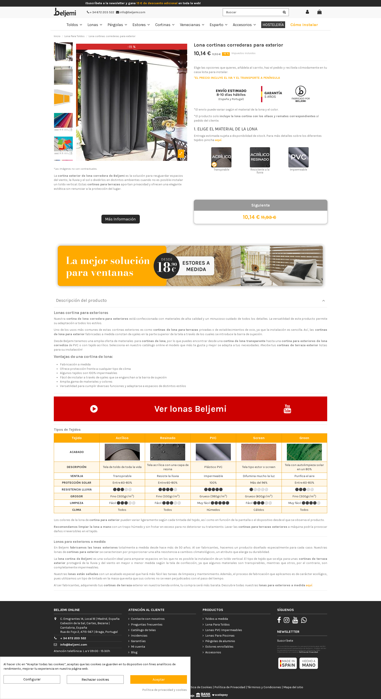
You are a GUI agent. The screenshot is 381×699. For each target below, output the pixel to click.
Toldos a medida (216, 619)
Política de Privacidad (308, 652)
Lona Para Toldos (217, 624)
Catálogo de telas (143, 630)
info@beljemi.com (132, 12)
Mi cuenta (138, 646)
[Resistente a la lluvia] (260, 157)
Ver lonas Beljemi (190, 409)
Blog (134, 652)
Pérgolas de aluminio (220, 641)
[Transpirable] (221, 157)
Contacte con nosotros (148, 619)
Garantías (138, 641)
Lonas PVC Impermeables (223, 630)
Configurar (32, 679)
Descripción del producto (81, 300)
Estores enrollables (219, 646)
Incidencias (139, 635)
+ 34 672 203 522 (101, 12)
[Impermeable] (298, 157)
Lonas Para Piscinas (220, 635)
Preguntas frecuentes (146, 624)
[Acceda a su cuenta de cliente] (307, 12)
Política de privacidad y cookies (164, 690)
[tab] (190, 300)
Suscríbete (285, 641)
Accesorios (213, 652)
